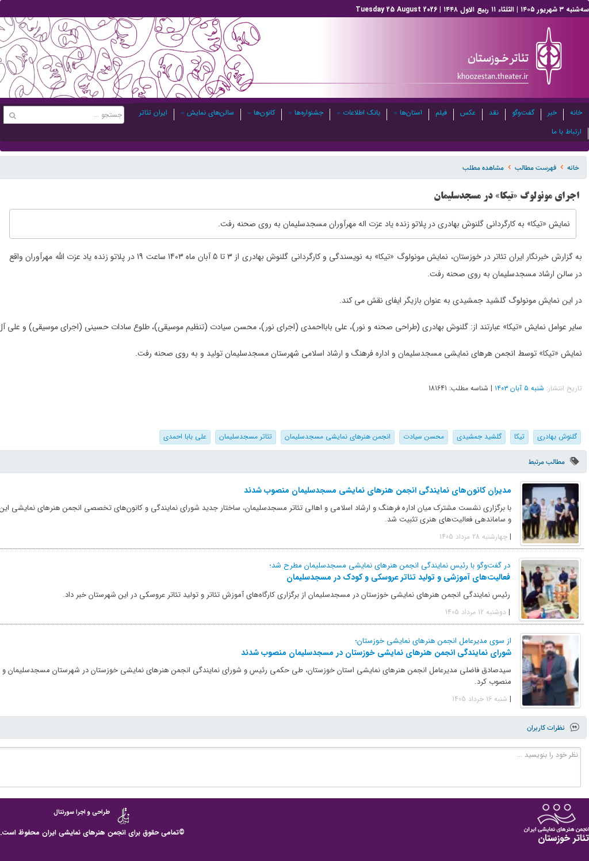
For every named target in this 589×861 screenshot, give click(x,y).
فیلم (441, 112)
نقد (494, 112)
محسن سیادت (423, 436)
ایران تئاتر (153, 112)
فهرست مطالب (535, 167)
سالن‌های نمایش (210, 112)
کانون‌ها (264, 112)
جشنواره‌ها (308, 112)
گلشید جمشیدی (479, 436)
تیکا (519, 436)
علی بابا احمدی (184, 436)
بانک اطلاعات (361, 112)
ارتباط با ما (567, 131)
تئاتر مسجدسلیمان (245, 436)
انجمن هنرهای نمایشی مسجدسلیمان (338, 436)
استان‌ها (411, 112)
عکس (468, 112)
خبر (552, 112)
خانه (576, 112)
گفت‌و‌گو (523, 112)
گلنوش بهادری (557, 436)
